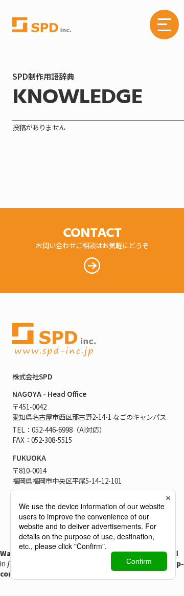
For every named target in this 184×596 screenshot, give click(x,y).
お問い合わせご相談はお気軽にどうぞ (92, 236)
